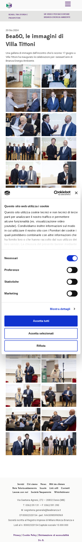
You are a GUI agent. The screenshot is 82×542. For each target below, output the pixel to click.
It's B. (41, 540)
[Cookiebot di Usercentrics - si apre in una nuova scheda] (54, 193)
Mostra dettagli (60, 309)
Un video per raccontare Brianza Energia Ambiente (57, 15)
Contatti (65, 488)
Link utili (53, 488)
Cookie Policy (30, 535)
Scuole (43, 488)
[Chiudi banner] (76, 193)
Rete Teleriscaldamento (24, 488)
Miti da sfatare (57, 484)
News (43, 484)
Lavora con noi (20, 492)
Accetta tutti (41, 320)
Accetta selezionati (41, 333)
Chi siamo (32, 484)
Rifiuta (41, 345)
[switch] (72, 270)
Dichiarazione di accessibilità (53, 535)
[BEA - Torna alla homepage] (9, 4)
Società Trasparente (41, 492)
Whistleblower (61, 492)
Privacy (17, 535)
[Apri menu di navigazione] (68, 5)
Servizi (20, 484)
